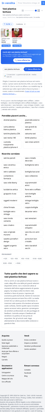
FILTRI (8, 24)
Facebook (27, 373)
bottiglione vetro (32, 165)
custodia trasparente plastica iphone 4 (11, 144)
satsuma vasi (30, 133)
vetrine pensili (9, 158)
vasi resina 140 (10, 138)
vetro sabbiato (10, 171)
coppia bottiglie (31, 207)
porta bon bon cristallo (31, 240)
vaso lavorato (17, 105)
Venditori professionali (32, 346)
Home (4, 17)
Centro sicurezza (8, 375)
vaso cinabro (9, 225)
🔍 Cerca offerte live (33, 69)
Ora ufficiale (6, 382)
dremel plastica (10, 120)
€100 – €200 (37, 259)
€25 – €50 (14, 259)
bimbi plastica (30, 138)
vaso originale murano (9, 233)
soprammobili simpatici (31, 226)
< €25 (5, 259)
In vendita (8, 3)
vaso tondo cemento (8, 219)
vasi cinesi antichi (32, 142)
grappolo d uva (10, 193)
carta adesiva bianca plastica (10, 128)
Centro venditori (30, 349)
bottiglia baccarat (32, 171)
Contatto (27, 370)
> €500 (18, 263)
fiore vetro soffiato (33, 189)
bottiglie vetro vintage (9, 212)
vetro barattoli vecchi (31, 246)
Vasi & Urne (11, 17)
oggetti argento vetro (10, 246)
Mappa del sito (7, 379)
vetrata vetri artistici (9, 109)
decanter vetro (31, 211)
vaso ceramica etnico (9, 166)
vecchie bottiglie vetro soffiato (22, 101)
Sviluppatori (6, 372)
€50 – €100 (25, 259)
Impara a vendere (30, 343)
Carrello (5, 360)
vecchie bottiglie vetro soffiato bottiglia (23, 103)
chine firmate (9, 207)
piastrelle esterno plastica (32, 121)
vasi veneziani (30, 218)
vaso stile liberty (10, 182)
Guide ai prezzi (7, 340)
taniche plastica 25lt (12, 133)
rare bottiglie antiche (30, 195)
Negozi (4, 357)
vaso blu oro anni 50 (32, 233)
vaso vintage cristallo (31, 105)
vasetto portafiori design (11, 240)
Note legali (6, 343)
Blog (26, 376)
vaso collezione (31, 176)
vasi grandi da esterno (31, 128)
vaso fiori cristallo (37, 107)
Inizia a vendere (30, 340)
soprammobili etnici (31, 184)
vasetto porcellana (23, 107)
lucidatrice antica (11, 189)
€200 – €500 (7, 263)
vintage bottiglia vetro (31, 201)
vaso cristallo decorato (30, 159)
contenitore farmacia (8, 177)
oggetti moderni (10, 200)
